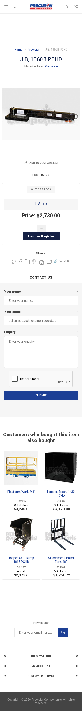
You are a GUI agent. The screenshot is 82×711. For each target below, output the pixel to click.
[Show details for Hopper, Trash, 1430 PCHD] (61, 468)
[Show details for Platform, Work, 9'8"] (21, 468)
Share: (41, 253)
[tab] (41, 277)
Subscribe (63, 632)
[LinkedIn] (27, 261)
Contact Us (41, 277)
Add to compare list (43, 163)
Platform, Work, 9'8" (21, 492)
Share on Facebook (20, 261)
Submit (41, 395)
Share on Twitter (14, 261)
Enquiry (10, 332)
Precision (51, 66)
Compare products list (75, 6)
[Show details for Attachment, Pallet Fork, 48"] (61, 534)
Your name (12, 292)
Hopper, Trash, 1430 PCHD (61, 493)
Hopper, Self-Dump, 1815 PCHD (21, 560)
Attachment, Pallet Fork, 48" (61, 560)
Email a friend (49, 261)
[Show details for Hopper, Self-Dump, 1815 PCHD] (21, 534)
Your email (12, 312)
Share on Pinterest (34, 261)
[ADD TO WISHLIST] (41, 229)
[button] (62, 261)
